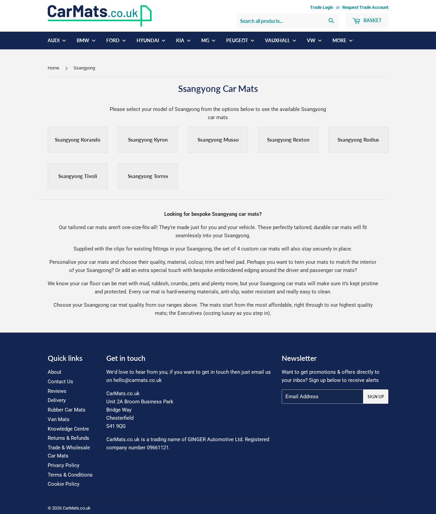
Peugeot (237, 40)
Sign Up (376, 396)
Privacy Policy (63, 465)
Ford (113, 40)
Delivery (57, 400)
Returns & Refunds (68, 438)
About (54, 372)
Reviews (57, 391)
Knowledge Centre (68, 429)
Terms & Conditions (70, 475)
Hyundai (148, 40)
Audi (54, 40)
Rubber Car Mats (66, 410)
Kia (180, 40)
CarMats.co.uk (77, 508)
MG (205, 40)
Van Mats (58, 419)
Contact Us (60, 382)
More (339, 40)
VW (311, 40)
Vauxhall (278, 40)
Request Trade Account (365, 7)
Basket (372, 20)
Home (53, 67)
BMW (83, 40)
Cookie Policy (63, 484)
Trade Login (321, 7)
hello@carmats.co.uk (137, 380)
